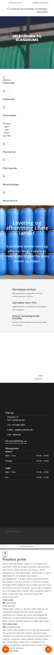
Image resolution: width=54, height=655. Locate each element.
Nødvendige (11, 603)
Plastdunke (9, 151)
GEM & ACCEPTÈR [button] (10, 651)
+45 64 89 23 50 (14, 3)
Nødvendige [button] (8, 600)
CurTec (7, 135)
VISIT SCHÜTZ (39, 377)
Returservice (10, 200)
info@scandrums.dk (40, 3)
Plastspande (10, 168)
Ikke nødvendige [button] (10, 624)
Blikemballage (11, 184)
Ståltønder (9, 99)
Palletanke (9, 82)
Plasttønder (10, 115)
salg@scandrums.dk (23, 429)
